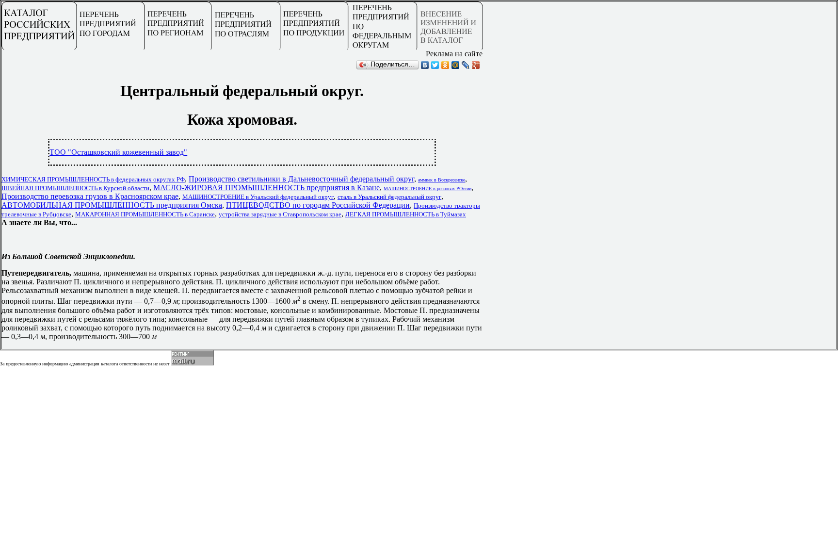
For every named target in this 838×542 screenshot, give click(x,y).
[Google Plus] (476, 65)
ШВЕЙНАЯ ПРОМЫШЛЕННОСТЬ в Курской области (75, 188)
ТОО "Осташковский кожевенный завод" (118, 152)
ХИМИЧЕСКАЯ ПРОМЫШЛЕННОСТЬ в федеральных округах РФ (93, 179)
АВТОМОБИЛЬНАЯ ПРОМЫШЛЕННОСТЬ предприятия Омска (111, 205)
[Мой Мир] (456, 65)
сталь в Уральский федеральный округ (389, 196)
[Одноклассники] (445, 65)
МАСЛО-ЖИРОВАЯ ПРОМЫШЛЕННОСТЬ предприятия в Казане (266, 187)
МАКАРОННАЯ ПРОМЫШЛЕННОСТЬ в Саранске (145, 214)
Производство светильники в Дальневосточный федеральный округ (301, 179)
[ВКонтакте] (425, 65)
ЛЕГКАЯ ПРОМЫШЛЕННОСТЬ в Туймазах (405, 214)
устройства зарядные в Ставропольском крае (280, 214)
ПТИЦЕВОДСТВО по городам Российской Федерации (318, 205)
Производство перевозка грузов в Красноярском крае (89, 196)
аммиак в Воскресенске (441, 179)
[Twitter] (435, 65)
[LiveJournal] (466, 65)
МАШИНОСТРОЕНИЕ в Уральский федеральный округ (258, 196)
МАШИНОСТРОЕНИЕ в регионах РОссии (427, 188)
